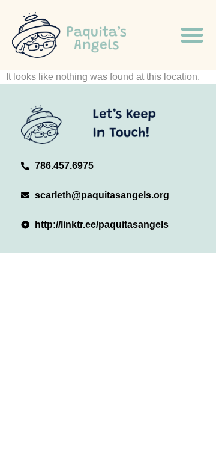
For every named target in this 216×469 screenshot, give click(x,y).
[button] (192, 35)
